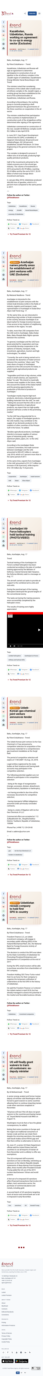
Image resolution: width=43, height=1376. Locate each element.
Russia (33, 206)
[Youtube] (16, 1352)
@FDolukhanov (13, 1005)
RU (25, 1372)
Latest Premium (7, 1295)
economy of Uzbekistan (15, 214)
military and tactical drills (16, 660)
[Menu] (39, 13)
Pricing (4, 1322)
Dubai (17, 480)
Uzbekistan (12, 206)
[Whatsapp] (3, 1352)
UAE (9, 480)
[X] (12, 1352)
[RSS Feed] (30, 1352)
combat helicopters (14, 656)
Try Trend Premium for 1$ (20, 234)
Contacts (4, 1309)
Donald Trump (34, 1205)
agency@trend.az (6, 1282)
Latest (4, 1292)
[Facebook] (8, 1352)
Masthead (5, 1306)
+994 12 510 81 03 (7, 1280)
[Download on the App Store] (8, 1361)
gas (9, 851)
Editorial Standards (8, 1312)
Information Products (8, 1325)
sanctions (18, 1205)
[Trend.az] (7, 13)
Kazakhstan (23, 206)
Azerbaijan (23, 476)
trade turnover (35, 476)
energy (10, 210)
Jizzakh (19, 210)
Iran (9, 1205)
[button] (3, 22)
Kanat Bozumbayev (31, 210)
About (3, 1303)
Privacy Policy (6, 1336)
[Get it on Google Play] (21, 1361)
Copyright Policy (7, 1339)
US (25, 1205)
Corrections (5, 1315)
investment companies (26, 1014)
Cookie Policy (6, 1342)
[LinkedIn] (25, 1352)
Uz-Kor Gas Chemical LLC (23, 851)
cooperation (12, 476)
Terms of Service (7, 1333)
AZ (21, 1372)
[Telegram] (21, 1352)
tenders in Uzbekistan (15, 855)
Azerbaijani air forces (31, 656)
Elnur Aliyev (26, 480)
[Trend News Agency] (7, 1264)
